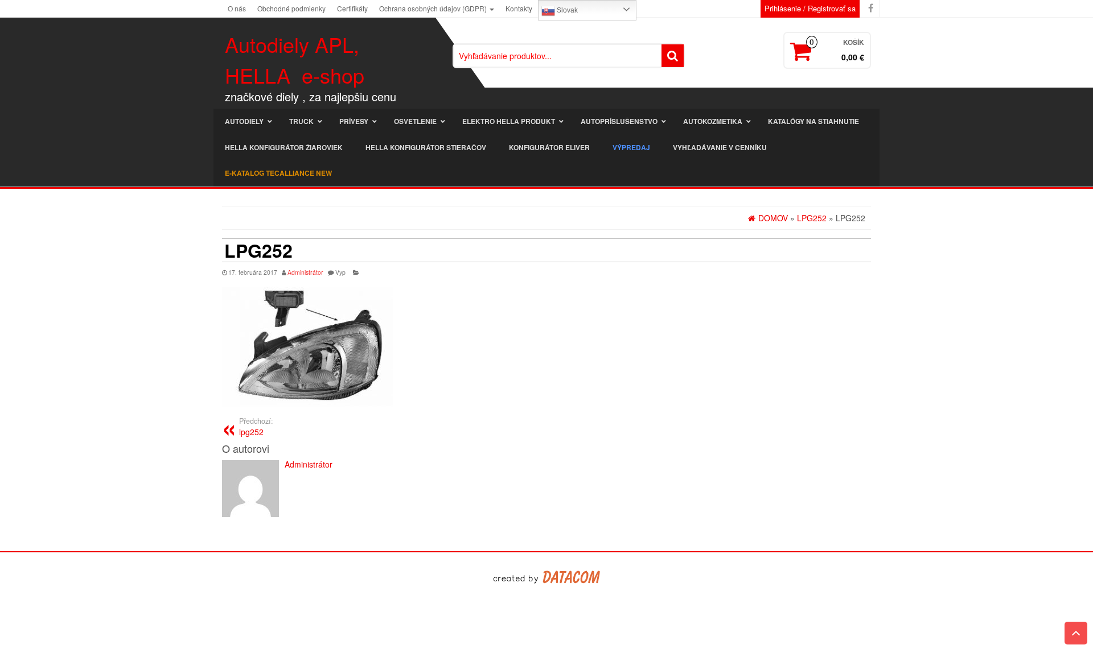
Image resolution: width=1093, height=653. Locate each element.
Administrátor (305, 272)
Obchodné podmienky (291, 8)
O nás (237, 8)
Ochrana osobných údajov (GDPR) (433, 8)
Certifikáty (352, 8)
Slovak (566, 10)
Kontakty (519, 8)
